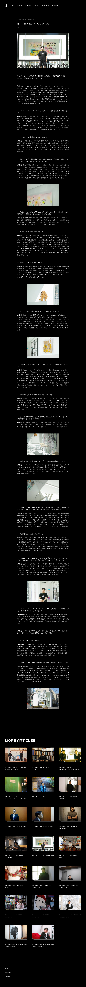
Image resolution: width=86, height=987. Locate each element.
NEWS (37, 6)
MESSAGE (28, 6)
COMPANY (55, 6)
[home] (6, 5)
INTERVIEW (45, 6)
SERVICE (19, 6)
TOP (12, 6)
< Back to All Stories (25, 19)
